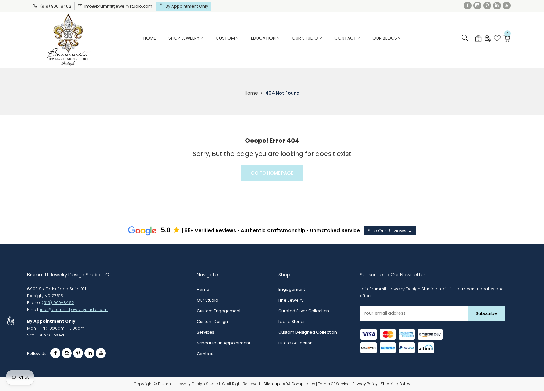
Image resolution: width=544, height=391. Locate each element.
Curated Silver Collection (303, 311)
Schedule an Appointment (223, 343)
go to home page (272, 173)
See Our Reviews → (390, 230)
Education (264, 38)
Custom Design (212, 322)
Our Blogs (385, 38)
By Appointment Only (187, 6)
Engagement (291, 289)
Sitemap (272, 384)
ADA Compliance (299, 384)
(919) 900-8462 (55, 6)
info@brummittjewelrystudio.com (118, 6)
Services (205, 332)
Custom (226, 38)
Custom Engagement (219, 311)
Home (149, 38)
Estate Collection (295, 343)
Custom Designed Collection (307, 332)
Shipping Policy (395, 384)
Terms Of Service (333, 384)
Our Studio (306, 38)
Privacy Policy (365, 384)
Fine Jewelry (290, 300)
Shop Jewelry (184, 38)
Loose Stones (292, 322)
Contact (346, 38)
